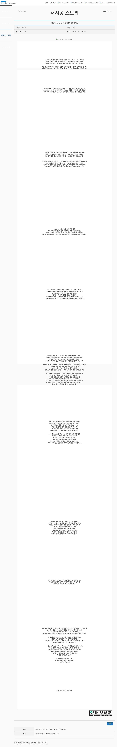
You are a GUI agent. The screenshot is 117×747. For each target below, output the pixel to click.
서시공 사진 (6, 23)
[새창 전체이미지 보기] (64, 39)
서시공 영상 (6, 11)
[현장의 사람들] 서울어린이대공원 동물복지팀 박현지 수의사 (50, 729)
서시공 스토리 (6, 35)
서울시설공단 (53, 2)
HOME (46, 2)
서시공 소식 (6, 47)
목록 (110, 724)
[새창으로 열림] (63, 2)
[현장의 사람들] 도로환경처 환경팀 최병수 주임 (47, 733)
